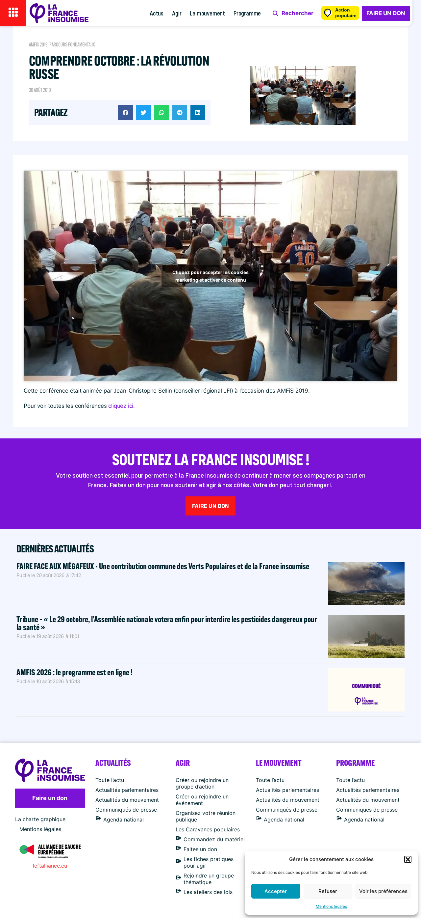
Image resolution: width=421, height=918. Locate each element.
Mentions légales (331, 906)
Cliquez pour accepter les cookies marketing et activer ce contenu (210, 276)
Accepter (275, 891)
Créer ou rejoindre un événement (202, 799)
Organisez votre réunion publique (205, 816)
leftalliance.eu (50, 865)
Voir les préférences (383, 891)
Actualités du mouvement (127, 799)
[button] (408, 859)
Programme (247, 13)
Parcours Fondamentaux (72, 45)
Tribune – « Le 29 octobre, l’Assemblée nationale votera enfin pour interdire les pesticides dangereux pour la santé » (166, 623)
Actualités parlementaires (127, 790)
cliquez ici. (121, 406)
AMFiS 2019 (38, 45)
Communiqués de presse (126, 809)
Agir (176, 13)
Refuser (327, 891)
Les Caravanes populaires (208, 829)
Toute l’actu (109, 780)
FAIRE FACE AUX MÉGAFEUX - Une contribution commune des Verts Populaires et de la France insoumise (162, 566)
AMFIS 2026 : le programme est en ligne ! (75, 672)
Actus (156, 13)
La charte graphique (40, 819)
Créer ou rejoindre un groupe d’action (202, 783)
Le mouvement (207, 13)
